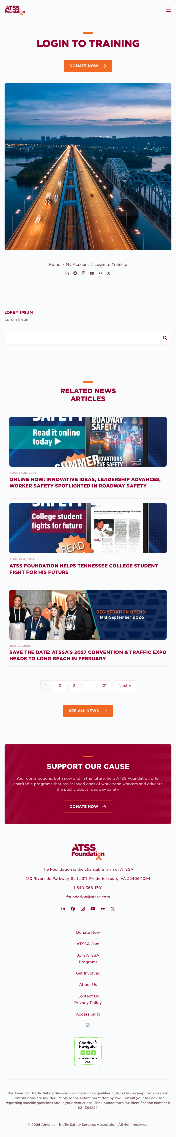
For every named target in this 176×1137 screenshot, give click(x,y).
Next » (124, 685)
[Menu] (168, 10)
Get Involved (88, 973)
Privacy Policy (88, 1003)
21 (104, 685)
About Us (88, 985)
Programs (88, 962)
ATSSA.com (88, 944)
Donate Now (88, 932)
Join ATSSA (88, 955)
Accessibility (88, 1014)
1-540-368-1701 (88, 888)
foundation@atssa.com (88, 897)
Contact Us (88, 996)
